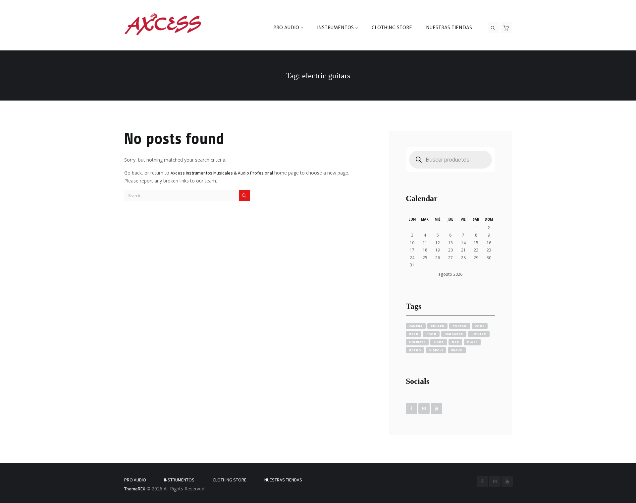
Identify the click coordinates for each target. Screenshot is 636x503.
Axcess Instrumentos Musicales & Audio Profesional (222, 173)
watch (456, 350)
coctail (459, 326)
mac (455, 342)
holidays (417, 342)
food (431, 334)
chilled (437, 326)
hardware (454, 334)
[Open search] (493, 28)
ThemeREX (134, 489)
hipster (478, 334)
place (472, 342)
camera (416, 326)
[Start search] (244, 195)
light (439, 342)
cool (479, 326)
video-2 (436, 350)
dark (413, 334)
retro (415, 350)
